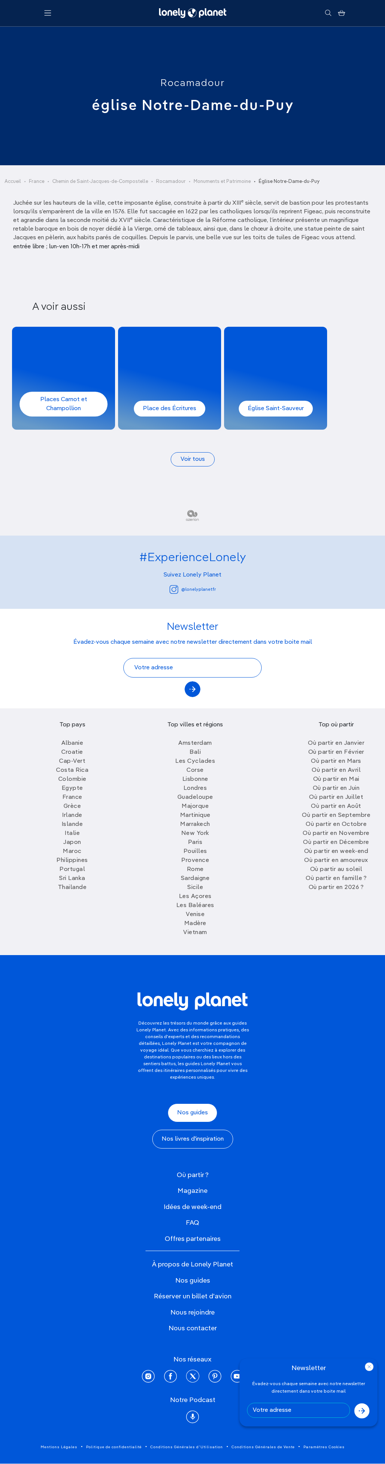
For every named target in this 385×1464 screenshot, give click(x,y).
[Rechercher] (328, 13)
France (36, 181)
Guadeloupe (195, 797)
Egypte (72, 788)
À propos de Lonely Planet (192, 1264)
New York (195, 833)
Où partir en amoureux (336, 860)
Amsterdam (195, 743)
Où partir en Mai (336, 779)
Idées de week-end (192, 1207)
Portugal (72, 869)
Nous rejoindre (192, 1312)
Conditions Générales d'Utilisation (186, 1447)
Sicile (195, 887)
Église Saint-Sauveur (276, 409)
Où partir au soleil (336, 869)
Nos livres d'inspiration (193, 1139)
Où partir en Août (336, 806)
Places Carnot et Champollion (63, 404)
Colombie (72, 779)
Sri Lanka (72, 878)
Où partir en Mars (336, 761)
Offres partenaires (193, 1239)
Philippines (72, 860)
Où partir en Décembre (336, 842)
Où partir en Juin (336, 788)
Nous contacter (192, 1328)
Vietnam (195, 933)
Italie (72, 833)
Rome (195, 869)
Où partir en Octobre (336, 824)
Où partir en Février (336, 752)
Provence (195, 860)
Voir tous (192, 459)
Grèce (72, 806)
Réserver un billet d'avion (193, 1296)
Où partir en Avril (336, 770)
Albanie (72, 743)
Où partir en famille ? (336, 878)
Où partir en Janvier (336, 743)
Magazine (192, 1191)
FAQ (192, 1222)
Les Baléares (195, 906)
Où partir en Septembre (336, 815)
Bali (195, 752)
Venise (195, 915)
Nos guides (192, 1113)
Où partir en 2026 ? (336, 887)
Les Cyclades (195, 761)
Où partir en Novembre (336, 833)
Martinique (195, 815)
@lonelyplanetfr (198, 589)
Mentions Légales (59, 1447)
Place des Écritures (169, 409)
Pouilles (195, 851)
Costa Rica (72, 770)
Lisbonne (195, 779)
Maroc (72, 851)
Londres (195, 788)
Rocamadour (193, 83)
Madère (195, 924)
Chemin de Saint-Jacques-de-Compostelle (100, 181)
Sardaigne (195, 878)
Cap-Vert (72, 761)
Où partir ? (193, 1175)
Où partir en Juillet (336, 797)
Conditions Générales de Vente (263, 1447)
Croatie (72, 752)
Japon (72, 842)
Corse (195, 770)
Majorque (195, 806)
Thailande (72, 887)
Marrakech (195, 824)
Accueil (13, 181)
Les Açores (195, 896)
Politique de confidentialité (114, 1447)
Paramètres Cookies (324, 1447)
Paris (195, 842)
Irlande (72, 815)
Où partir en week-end (336, 851)
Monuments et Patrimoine (222, 181)
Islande (72, 824)
